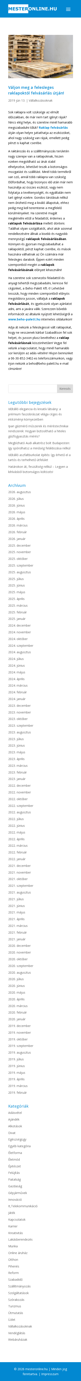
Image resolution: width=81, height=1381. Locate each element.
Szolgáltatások (18, 1293)
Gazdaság (15, 1186)
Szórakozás (16, 1300)
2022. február (17, 852)
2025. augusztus (19, 572)
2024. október (18, 639)
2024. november (19, 632)
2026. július (16, 499)
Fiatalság (14, 1179)
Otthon (13, 1260)
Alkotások (15, 1126)
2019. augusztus (19, 1052)
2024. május (16, 672)
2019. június (16, 1066)
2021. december (19, 866)
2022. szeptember (20, 806)
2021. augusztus (19, 892)
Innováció (15, 1199)
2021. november (19, 872)
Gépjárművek (17, 1193)
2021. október (18, 879)
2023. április (16, 759)
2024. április (16, 679)
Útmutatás (15, 1313)
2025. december (19, 545)
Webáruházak (17, 1339)
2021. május (16, 912)
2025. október (18, 559)
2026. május (16, 512)
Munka (13, 1246)
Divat (12, 1133)
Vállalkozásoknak (40, 100)
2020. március (18, 1006)
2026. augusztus (19, 492)
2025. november (19, 552)
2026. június (16, 505)
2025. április (16, 599)
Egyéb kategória (19, 1146)
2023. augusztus (19, 732)
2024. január (16, 699)
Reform (13, 1273)
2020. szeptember (20, 966)
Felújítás (14, 1173)
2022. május (16, 832)
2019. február (17, 1092)
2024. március (18, 685)
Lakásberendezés (20, 1239)
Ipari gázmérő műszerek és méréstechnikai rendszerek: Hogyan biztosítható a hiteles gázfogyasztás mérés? (38, 431)
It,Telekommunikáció (23, 1206)
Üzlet (11, 1320)
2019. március (18, 1086)
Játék (11, 1213)
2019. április (16, 1079)
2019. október (18, 1039)
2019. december (19, 1026)
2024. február (17, 692)
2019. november (19, 1032)
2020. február (17, 1012)
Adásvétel (15, 1113)
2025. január (16, 619)
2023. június (16, 745)
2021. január (16, 939)
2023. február (17, 772)
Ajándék (13, 1119)
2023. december (19, 705)
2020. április (16, 999)
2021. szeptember (20, 886)
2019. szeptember (20, 1046)
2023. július (16, 739)
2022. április (16, 839)
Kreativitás (15, 1233)
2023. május (16, 752)
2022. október (18, 799)
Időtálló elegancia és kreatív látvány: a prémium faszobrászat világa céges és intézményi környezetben (35, 414)
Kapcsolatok (16, 1219)
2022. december (19, 785)
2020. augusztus (19, 972)
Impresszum (50, 1374)
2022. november (19, 792)
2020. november (19, 952)
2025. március (18, 605)
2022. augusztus (19, 812)
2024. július (16, 659)
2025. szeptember (20, 565)
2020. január (16, 1019)
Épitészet (14, 1166)
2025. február (17, 612)
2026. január (16, 539)
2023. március (18, 766)
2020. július (16, 979)
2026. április (16, 519)
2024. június (16, 665)
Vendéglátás (16, 1333)
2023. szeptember (20, 725)
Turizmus (14, 1306)
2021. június (16, 906)
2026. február (17, 532)
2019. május (16, 1073)
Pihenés (13, 1266)
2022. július (16, 819)
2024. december (19, 625)
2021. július (16, 899)
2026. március (18, 525)
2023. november (19, 712)
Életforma (15, 1153)
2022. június (16, 826)
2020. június (16, 986)
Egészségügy (17, 1139)
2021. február (17, 932)
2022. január (16, 859)
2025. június (16, 585)
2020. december (19, 946)
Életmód (14, 1159)
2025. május (16, 592)
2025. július (16, 579)
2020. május (16, 992)
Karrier (12, 1226)
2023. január (16, 779)
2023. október (18, 719)
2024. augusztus (19, 652)
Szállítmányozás (19, 1286)
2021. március (18, 926)
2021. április (16, 919)
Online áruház (17, 1253)
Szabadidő (15, 1279)
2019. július (16, 1059)
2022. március (18, 845)
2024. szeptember (20, 645)
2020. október (18, 959)
